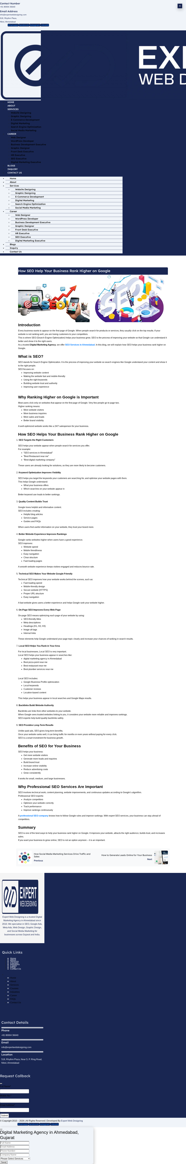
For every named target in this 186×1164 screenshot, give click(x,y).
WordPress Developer (22, 141)
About (11, 105)
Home (10, 102)
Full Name (5, 1086)
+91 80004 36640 (7, 7)
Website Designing (21, 112)
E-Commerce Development (25, 119)
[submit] (1, 1083)
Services (13, 109)
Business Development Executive (28, 144)
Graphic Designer (20, 148)
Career (11, 134)
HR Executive (18, 155)
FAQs (13, 999)
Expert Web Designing (72, 1121)
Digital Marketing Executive (26, 162)
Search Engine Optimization (26, 126)
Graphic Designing (21, 116)
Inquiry (12, 169)
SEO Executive (18, 158)
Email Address (7, 1105)
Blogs (11, 165)
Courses (14, 988)
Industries (15, 992)
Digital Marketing (20, 123)
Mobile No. (5, 1096)
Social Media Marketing (23, 130)
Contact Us (14, 172)
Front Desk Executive (22, 151)
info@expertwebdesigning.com (13, 15)
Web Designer (18, 137)
